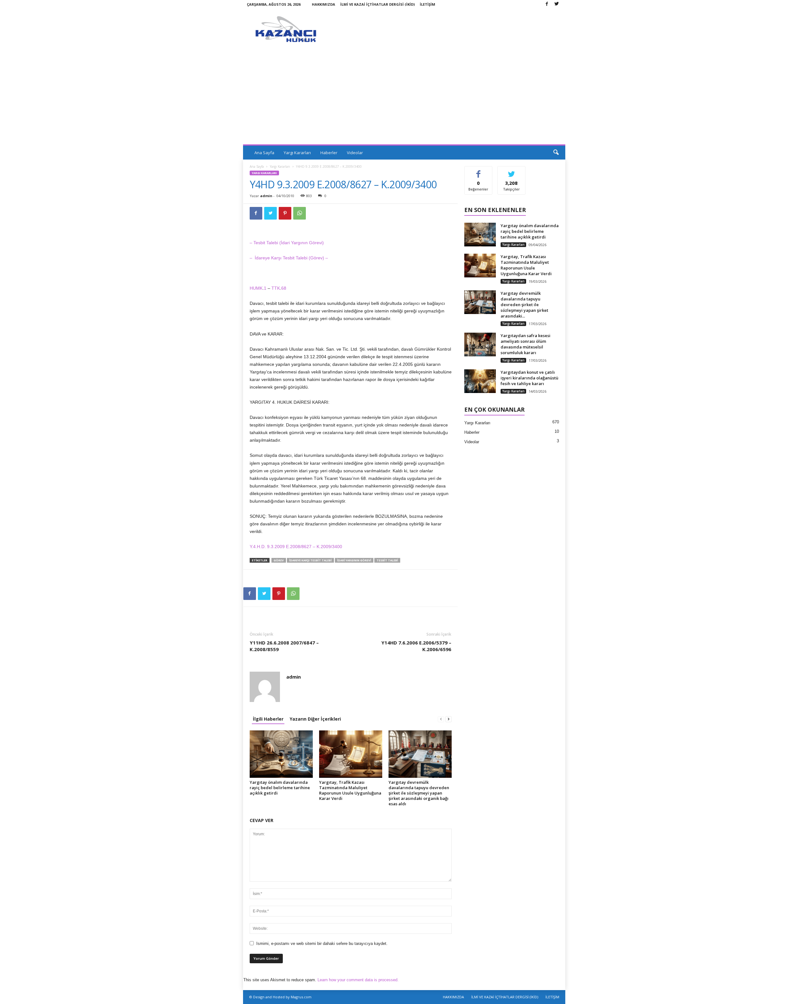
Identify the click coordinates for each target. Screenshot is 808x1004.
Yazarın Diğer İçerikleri (315, 719)
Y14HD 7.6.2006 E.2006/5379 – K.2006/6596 (416, 645)
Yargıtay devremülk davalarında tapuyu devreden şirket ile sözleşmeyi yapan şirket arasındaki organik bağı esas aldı (419, 793)
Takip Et (511, 171)
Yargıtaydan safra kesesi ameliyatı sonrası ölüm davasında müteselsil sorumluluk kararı (525, 344)
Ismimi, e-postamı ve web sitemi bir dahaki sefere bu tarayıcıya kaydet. (322, 943)
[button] (556, 153)
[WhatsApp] (299, 213)
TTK (275, 288)
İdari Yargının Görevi (354, 560)
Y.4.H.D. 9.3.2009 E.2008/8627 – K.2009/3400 (296, 546)
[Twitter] (557, 4)
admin (266, 195)
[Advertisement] (404, 97)
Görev (279, 560)
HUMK (256, 288)
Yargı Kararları (297, 152)
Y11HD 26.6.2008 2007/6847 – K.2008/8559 (284, 645)
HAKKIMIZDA (323, 4)
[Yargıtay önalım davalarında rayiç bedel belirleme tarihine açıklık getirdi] (281, 754)
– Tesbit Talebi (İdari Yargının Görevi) (287, 242)
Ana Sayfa (264, 152)
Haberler (328, 152)
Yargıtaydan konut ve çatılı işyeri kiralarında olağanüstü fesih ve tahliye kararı (529, 377)
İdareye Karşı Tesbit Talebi (310, 560)
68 (283, 288)
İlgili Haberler (268, 719)
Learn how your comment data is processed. (358, 979)
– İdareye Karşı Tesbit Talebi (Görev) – (289, 257)
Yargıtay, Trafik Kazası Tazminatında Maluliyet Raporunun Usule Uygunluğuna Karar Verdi (350, 790)
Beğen (478, 171)
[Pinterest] (285, 213)
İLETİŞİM (427, 4)
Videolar (355, 152)
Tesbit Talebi (387, 560)
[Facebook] (547, 4)
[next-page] (448, 719)
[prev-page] (441, 719)
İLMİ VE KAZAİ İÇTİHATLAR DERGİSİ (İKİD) (377, 4)
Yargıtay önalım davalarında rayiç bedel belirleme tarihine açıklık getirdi (280, 787)
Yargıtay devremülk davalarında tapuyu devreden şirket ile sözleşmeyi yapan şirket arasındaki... (524, 304)
